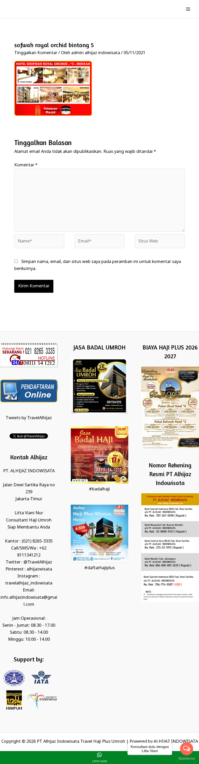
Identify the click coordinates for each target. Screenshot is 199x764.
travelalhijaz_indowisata (28, 583)
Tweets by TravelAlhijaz (29, 418)
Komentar (26, 165)
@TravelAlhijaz (38, 562)
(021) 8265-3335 (37, 541)
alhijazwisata (39, 569)
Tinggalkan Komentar (35, 53)
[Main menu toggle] (188, 9)
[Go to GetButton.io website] (186, 758)
